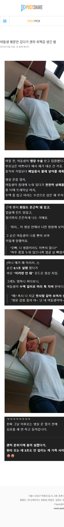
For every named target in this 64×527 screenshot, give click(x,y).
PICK (34, 21)
